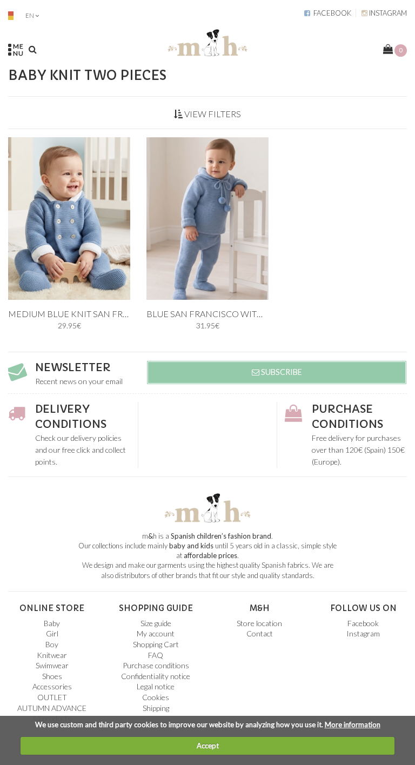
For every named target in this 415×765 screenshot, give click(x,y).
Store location (259, 623)
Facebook (330, 13)
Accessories (52, 686)
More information (352, 724)
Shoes (52, 676)
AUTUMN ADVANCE (51, 708)
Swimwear (52, 665)
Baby (52, 623)
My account (156, 633)
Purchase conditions (156, 665)
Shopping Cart (156, 644)
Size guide (155, 623)
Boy (51, 644)
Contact (259, 633)
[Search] (32, 49)
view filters (212, 114)
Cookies (155, 697)
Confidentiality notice (155, 676)
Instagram (387, 13)
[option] (69, 218)
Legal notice (156, 686)
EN (29, 15)
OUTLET (52, 697)
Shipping (156, 708)
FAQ (155, 655)
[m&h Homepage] (207, 41)
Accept (208, 745)
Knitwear (52, 655)
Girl (52, 633)
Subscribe (280, 372)
